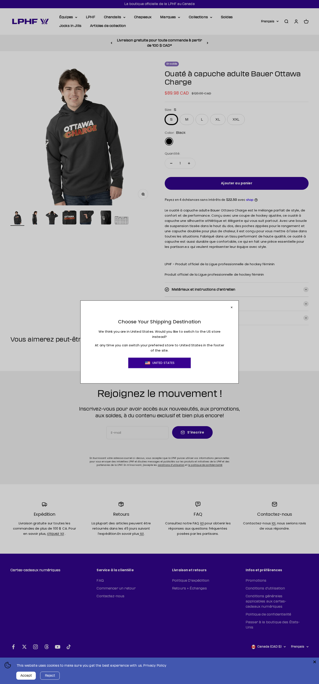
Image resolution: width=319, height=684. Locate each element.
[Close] (314, 662)
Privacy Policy (154, 666)
